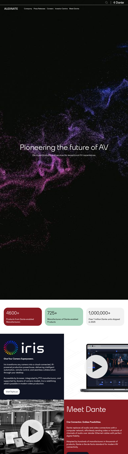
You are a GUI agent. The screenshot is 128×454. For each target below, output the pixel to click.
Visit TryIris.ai (12, 391)
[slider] (83, 396)
